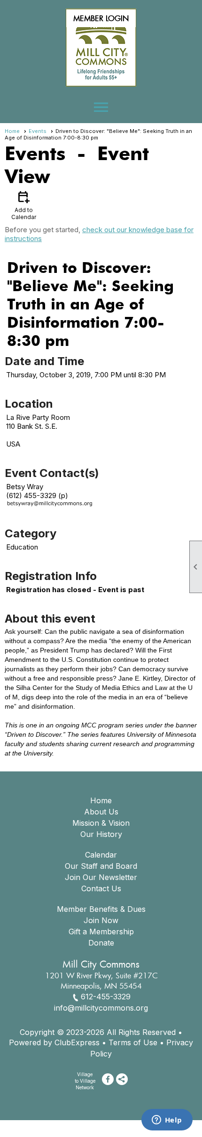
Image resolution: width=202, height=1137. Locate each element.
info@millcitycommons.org (101, 1007)
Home (12, 131)
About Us (101, 811)
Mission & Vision (101, 823)
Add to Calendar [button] (23, 204)
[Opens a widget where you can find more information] (167, 1120)
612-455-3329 (106, 996)
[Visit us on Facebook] (108, 1079)
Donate (101, 942)
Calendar (101, 854)
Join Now (101, 920)
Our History (101, 834)
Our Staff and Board (101, 866)
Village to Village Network (85, 1080)
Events (38, 131)
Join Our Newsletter (101, 877)
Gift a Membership (101, 931)
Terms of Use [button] (133, 1042)
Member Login (101, 18)
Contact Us (101, 888)
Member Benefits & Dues (101, 909)
